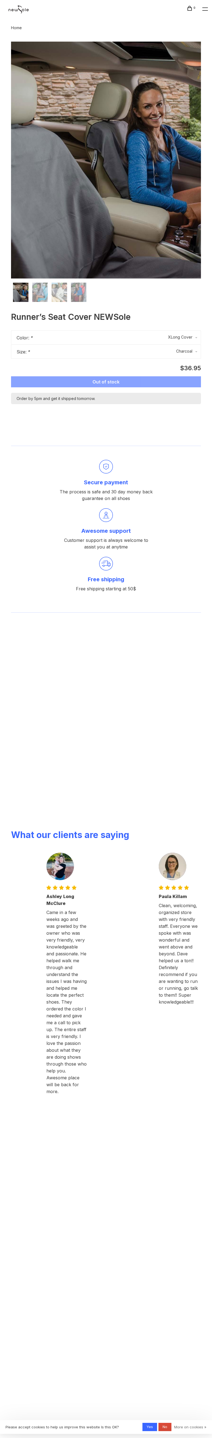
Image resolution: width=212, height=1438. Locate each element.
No (165, 1427)
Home (16, 27)
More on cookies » (190, 1427)
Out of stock (106, 382)
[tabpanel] (106, 160)
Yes (150, 1427)
